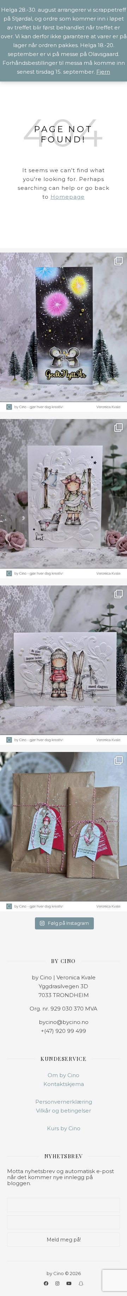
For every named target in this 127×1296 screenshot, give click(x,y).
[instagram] (57, 1283)
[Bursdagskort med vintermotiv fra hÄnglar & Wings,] (63, 665)
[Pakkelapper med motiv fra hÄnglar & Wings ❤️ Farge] (63, 831)
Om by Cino (63, 1075)
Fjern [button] (103, 71)
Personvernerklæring (63, 1101)
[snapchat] (81, 1283)
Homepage (67, 196)
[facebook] (46, 1283)
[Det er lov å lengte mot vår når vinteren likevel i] (63, 498)
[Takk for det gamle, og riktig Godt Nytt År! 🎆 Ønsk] (63, 332)
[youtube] (69, 1283)
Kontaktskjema (63, 1084)
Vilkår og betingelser (63, 1110)
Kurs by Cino (63, 1128)
